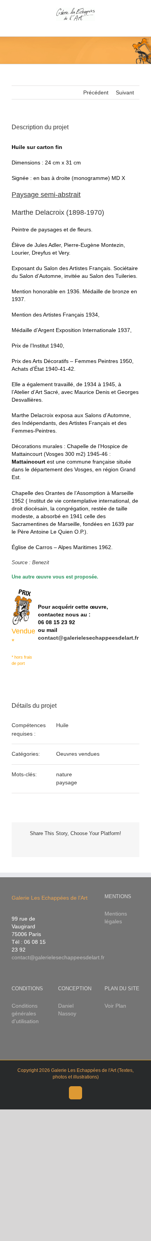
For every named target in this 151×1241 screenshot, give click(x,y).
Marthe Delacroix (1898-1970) (58, 212)
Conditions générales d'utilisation (25, 1013)
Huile (62, 725)
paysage (66, 782)
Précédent (95, 92)
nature (64, 774)
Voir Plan (115, 1006)
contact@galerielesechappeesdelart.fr (88, 638)
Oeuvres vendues (78, 754)
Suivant (125, 92)
